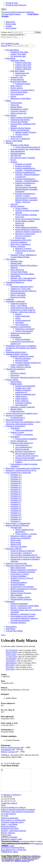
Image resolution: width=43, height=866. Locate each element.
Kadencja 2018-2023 (23, 63)
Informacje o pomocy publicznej (23, 407)
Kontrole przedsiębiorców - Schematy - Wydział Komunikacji (28, 169)
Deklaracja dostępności (19, 604)
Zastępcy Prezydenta (18, 54)
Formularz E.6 (16, 500)
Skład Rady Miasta (18, 60)
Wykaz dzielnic (16, 103)
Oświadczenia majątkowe (15, 369)
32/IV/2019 (10, 669)
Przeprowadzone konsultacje (26, 439)
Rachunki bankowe (18, 153)
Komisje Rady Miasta (19, 82)
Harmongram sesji (22, 73)
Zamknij (4, 836)
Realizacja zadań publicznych (22, 443)
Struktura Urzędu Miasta (20, 145)
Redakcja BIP (16, 544)
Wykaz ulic (15, 105)
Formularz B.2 (16, 483)
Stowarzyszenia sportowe (25, 453)
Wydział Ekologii (17, 591)
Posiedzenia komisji (22, 84)
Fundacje (18, 462)
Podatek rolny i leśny (23, 388)
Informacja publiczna (14, 549)
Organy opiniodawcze (19, 441)
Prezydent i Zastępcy (18, 373)
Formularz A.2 (16, 477)
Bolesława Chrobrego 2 (12, 795)
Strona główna (11, 627)
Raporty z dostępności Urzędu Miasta (25, 606)
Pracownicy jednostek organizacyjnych (25, 377)
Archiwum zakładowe (19, 242)
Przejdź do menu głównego (16, 5)
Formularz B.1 (16, 481)
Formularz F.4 (16, 511)
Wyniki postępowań (22, 320)
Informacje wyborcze (23, 248)
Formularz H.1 (16, 519)
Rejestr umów (20, 238)
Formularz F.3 (16, 508)
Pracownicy (15, 375)
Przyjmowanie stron (18, 56)
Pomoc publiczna (21, 401)
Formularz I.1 (16, 521)
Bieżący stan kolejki (18, 295)
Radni (13, 371)
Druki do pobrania (22, 449)
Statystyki (14, 204)
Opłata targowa (21, 396)
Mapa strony (10, 22)
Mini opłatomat (16, 595)
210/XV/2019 (11, 654)
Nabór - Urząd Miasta (19, 306)
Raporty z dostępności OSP (21, 608)
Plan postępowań (21, 325)
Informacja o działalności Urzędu (23, 614)
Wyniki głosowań (17, 79)
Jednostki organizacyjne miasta (22, 356)
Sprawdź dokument (18, 293)
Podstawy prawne (17, 432)
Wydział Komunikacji (19, 582)
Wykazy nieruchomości (24, 331)
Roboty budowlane (22, 316)
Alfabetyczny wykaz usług (21, 289)
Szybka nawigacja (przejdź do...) (13, 35)
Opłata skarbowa (21, 399)
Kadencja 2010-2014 (23, 67)
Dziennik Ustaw (17, 261)
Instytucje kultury (21, 360)
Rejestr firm (19, 225)
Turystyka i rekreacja (18, 111)
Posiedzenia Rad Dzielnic (20, 120)
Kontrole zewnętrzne (23, 166)
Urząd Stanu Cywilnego (20, 574)
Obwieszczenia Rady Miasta (21, 280)
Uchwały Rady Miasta (19, 92)
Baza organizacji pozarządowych (23, 451)
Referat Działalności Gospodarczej (24, 570)
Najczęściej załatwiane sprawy (22, 287)
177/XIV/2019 (11, 657)
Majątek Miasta (16, 409)
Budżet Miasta (16, 382)
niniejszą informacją (22, 861)
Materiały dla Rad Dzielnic (21, 128)
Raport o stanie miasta (14, 141)
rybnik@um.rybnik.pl (9, 803)
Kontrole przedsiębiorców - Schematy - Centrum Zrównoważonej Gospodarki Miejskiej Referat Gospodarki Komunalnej (26, 187)
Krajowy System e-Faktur (20, 597)
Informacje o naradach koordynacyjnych (21, 470)
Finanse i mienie (12, 380)
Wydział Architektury (19, 576)
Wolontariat (15, 335)
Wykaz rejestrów (21, 208)
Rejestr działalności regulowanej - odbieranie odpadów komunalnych (28, 230)
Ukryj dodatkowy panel (10, 43)
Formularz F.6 (16, 515)
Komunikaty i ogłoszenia (15, 301)
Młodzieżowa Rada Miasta (21, 98)
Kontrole (14, 162)
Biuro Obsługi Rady (18, 568)
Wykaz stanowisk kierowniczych (27, 147)
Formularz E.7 (16, 502)
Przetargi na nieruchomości (21, 327)
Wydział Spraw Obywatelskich (22, 587)
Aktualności (15, 428)
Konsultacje (15, 437)
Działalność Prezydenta (19, 52)
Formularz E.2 (16, 492)
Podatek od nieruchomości (25, 386)
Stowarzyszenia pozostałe (25, 458)
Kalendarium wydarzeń (19, 109)
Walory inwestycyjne (18, 113)
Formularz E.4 (16, 496)
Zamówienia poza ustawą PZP (22, 308)
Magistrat (9, 143)
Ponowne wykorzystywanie (16, 563)
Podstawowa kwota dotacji (21, 333)
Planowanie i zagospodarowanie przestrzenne (23, 468)
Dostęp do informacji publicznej (23, 551)
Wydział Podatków (18, 585)
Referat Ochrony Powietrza (21, 593)
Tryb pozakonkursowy (23, 447)
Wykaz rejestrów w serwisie (25, 534)
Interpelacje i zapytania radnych (22, 90)
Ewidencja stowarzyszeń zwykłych (28, 460)
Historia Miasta (16, 107)
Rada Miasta (10, 58)
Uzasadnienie (6, 750)
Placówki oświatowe (23, 358)
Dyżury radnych (17, 88)
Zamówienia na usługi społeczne (23, 310)
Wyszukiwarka (16, 527)
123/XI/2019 (10, 661)
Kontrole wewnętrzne (23, 164)
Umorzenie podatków (23, 403)
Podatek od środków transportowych (23, 391)
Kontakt (9, 26)
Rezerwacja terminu (18, 297)
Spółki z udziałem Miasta (20, 365)
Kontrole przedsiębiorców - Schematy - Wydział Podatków (27, 180)
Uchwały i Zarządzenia (24, 434)
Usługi (17, 318)
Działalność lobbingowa (15, 282)
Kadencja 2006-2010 (23, 69)
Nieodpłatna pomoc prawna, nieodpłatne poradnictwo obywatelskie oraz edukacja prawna (21, 348)
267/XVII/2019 (11, 650)
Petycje (13, 96)
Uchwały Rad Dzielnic (19, 122)
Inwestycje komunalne (14, 415)
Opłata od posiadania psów (25, 394)
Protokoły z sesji (17, 77)
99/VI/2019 (10, 665)
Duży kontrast (11, 28)
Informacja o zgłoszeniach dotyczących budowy (25, 235)
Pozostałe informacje (18, 623)
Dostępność (10, 601)
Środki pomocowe (17, 411)
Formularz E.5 (16, 498)
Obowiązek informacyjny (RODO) (19, 565)
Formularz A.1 (16, 475)
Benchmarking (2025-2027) (21, 240)
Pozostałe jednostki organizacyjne (28, 363)
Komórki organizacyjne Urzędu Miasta (25, 149)
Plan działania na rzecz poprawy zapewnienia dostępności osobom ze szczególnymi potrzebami (24, 618)
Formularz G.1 (16, 517)
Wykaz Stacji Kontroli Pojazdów (27, 219)
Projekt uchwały (14, 747)
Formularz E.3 (16, 494)
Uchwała (11, 752)
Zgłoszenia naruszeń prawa (16, 352)
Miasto (8, 101)
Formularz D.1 (16, 487)
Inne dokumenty (21, 405)
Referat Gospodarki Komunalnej (23, 572)
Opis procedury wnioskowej (21, 553)
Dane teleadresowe (18, 151)
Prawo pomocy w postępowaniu (18, 523)
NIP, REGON (16, 156)
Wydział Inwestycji (18, 418)
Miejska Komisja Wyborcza (25, 132)
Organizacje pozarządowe (15, 426)
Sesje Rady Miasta (17, 71)
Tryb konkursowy (22, 445)
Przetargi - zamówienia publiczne (23, 312)
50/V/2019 (10, 667)
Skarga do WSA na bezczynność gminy (25, 557)
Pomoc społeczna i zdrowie (21, 367)
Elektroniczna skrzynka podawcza (23, 291)
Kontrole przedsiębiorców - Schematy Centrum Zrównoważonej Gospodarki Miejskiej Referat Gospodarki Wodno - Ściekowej (26, 198)
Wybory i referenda (18, 246)
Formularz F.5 (16, 513)
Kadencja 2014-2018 (23, 65)
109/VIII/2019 (11, 663)
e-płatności (10, 299)
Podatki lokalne (16, 384)
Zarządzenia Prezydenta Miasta (22, 274)
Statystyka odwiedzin (19, 546)
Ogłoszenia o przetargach (24, 329)
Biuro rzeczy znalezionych (21, 244)
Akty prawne (11, 259)
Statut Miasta (15, 276)
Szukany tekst (6, 32)
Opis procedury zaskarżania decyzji (24, 555)
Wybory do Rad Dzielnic (20, 130)
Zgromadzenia (16, 337)
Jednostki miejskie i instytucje (17, 354)
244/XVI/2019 (11, 652)
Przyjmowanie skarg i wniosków (23, 158)
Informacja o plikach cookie (21, 536)
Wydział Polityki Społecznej (21, 599)
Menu (9, 46)
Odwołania (19, 322)
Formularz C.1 (16, 485)
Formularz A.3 (16, 479)
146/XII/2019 (11, 659)
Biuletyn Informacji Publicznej (17, 525)
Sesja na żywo (20, 75)
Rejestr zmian (11, 24)
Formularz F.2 (16, 506)
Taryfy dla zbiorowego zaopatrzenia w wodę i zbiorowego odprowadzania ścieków (23, 423)
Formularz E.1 (16, 489)
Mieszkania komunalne (14, 420)
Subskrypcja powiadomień (21, 538)
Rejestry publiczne (17, 206)
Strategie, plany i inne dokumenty (23, 278)
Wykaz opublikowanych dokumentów (24, 531)
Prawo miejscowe (17, 94)
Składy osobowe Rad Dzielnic (22, 117)
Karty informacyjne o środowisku (18, 473)
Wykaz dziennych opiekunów (26, 227)
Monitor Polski (16, 263)
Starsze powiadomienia (24, 430)
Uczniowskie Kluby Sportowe (26, 456)
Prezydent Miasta (12, 50)
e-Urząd (9, 284)
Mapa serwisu (16, 542)
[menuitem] (24, 53)
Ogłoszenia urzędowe (19, 303)
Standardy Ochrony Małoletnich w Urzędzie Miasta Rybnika (24, 256)
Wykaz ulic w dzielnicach (20, 139)
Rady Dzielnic (11, 115)
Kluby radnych (16, 86)
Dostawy (18, 314)
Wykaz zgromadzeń (22, 339)
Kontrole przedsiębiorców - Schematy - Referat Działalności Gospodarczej (27, 174)
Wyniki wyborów (22, 134)
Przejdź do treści (12, 3)
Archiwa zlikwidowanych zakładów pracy (22, 413)
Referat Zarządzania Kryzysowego (24, 589)
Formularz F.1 (16, 504)
